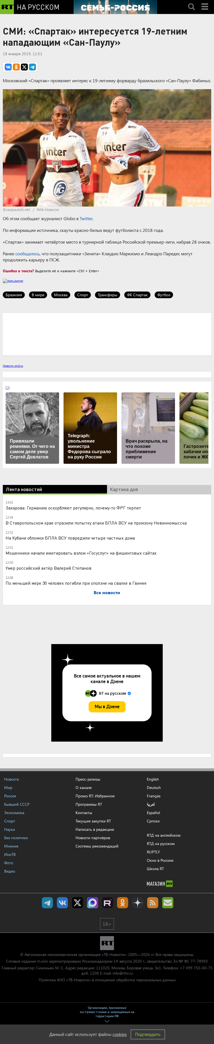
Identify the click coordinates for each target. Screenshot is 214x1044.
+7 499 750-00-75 (196, 967)
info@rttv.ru (123, 973)
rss (152, 902)
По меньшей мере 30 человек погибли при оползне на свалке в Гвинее (76, 583)
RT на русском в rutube (107, 902)
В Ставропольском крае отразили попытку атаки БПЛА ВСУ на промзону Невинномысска (96, 523)
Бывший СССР (17, 804)
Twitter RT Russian (77, 902)
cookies (120, 1034)
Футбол (163, 294)
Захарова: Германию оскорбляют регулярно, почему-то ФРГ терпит (73, 508)
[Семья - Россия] (115, 7)
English (153, 779)
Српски (153, 821)
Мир (8, 787)
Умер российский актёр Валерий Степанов (48, 568)
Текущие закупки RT (93, 821)
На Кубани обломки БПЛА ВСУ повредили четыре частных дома (70, 538)
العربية (151, 804)
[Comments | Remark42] (107, 334)
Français (153, 795)
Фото (8, 862)
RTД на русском (161, 843)
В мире (38, 294)
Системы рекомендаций (97, 846)
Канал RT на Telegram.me (47, 902)
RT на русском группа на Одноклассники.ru (122, 902)
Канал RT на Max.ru (92, 902)
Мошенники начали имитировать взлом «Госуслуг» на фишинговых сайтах (81, 553)
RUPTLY (153, 851)
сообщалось (27, 253)
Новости (11, 779)
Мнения (11, 846)
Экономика (14, 812)
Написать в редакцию (95, 829)
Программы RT (89, 804)
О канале (84, 787)
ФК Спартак (137, 294)
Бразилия (14, 294)
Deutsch (154, 787)
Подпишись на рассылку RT (167, 902)
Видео (9, 871)
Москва (60, 294)
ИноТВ (10, 854)
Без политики (16, 837)
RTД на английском (164, 835)
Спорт (82, 294)
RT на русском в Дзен (137, 902)
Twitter (86, 218)
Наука (9, 829)
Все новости (107, 592)
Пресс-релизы (88, 779)
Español (153, 812)
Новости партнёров (93, 837)
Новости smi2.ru (13, 366)
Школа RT (155, 868)
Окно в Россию (160, 860)
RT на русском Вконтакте (62, 902)
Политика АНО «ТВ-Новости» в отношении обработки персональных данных (107, 979)
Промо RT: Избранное (95, 795)
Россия (10, 795)
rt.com (42, 961)
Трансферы (107, 294)
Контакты (84, 812)
